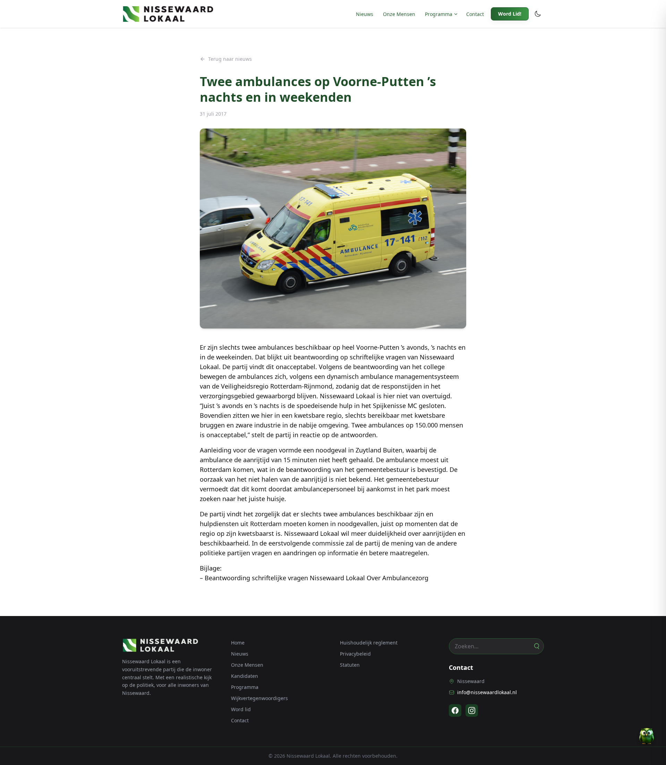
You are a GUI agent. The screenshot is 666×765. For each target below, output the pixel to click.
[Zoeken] (536, 646)
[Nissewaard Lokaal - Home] (168, 14)
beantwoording (316, 357)
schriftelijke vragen (378, 357)
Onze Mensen (399, 14)
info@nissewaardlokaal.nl (487, 692)
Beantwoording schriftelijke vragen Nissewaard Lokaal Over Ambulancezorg (316, 578)
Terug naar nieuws (230, 59)
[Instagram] (472, 710)
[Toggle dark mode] (537, 14)
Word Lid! (509, 13)
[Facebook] (455, 710)
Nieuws (364, 14)
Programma (438, 14)
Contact (475, 14)
